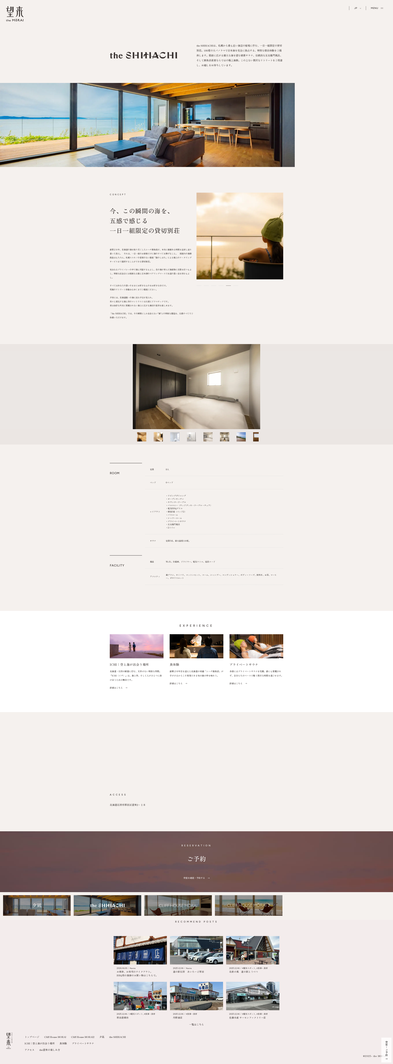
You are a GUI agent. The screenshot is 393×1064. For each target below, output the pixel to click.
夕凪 (101, 1037)
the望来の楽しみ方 (49, 1050)
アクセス (29, 1050)
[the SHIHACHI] (107, 906)
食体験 (63, 1043)
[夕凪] (37, 906)
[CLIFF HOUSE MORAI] (178, 906)
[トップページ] (14, 20)
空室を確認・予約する (194, 877)
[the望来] (9, 1048)
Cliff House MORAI (55, 1037)
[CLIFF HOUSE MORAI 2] (248, 906)
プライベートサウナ (83, 1043)
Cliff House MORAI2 (82, 1037)
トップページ (32, 1037)
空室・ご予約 (386, 1048)
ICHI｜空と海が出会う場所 (40, 1043)
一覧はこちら (196, 1024)
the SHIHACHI (117, 1037)
